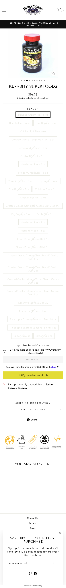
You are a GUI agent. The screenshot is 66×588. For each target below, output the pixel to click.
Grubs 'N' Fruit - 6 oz (32, 156)
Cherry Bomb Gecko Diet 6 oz (33, 247)
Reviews (33, 523)
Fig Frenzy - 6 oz (48, 180)
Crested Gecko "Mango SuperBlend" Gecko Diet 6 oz (33, 292)
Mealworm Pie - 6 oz (33, 164)
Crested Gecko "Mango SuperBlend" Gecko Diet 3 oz (33, 280)
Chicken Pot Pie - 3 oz (33, 197)
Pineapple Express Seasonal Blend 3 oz (33, 327)
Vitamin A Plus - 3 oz (20, 180)
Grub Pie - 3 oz (46, 214)
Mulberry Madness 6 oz (33, 311)
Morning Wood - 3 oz (33, 230)
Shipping (21, 98)
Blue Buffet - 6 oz (19, 122)
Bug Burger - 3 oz (46, 122)
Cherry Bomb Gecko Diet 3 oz (33, 238)
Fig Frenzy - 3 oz (21, 214)
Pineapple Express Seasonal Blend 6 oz (33, 319)
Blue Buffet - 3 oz (18, 189)
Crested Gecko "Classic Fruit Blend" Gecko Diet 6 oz (33, 269)
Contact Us (33, 518)
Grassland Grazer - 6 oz (33, 147)
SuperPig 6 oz (44, 335)
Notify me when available (33, 375)
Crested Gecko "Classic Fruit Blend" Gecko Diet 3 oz (33, 257)
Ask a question (33, 409)
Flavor (33, 109)
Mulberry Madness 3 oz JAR (33, 302)
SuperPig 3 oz (22, 335)
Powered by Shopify (33, 585)
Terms (33, 528)
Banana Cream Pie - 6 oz (33, 114)
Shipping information (33, 403)
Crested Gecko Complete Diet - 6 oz (33, 139)
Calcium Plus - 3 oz (46, 189)
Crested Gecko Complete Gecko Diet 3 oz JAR (33, 205)
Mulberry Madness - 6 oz (33, 172)
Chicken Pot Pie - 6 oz (33, 131)
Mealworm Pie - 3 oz (33, 222)
